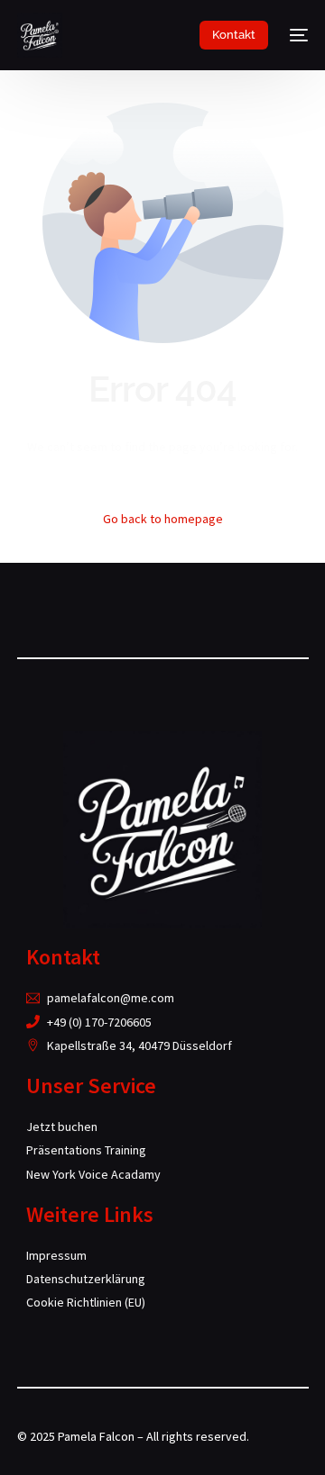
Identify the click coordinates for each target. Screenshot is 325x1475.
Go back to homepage (163, 519)
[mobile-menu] (297, 35)
